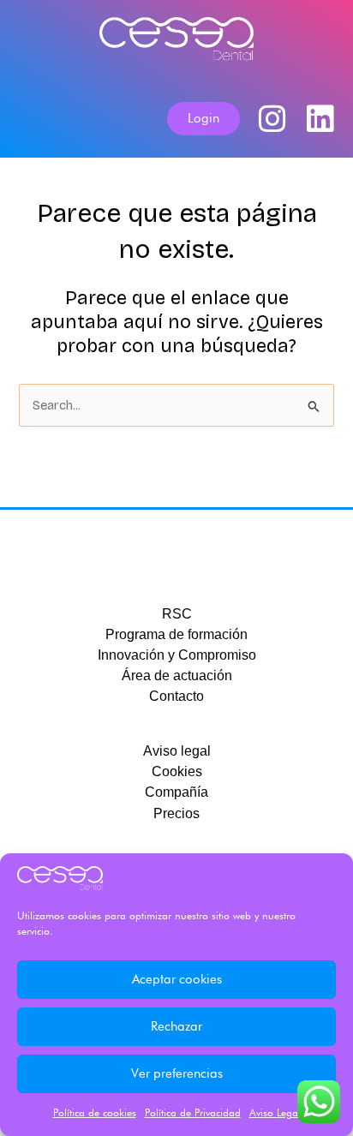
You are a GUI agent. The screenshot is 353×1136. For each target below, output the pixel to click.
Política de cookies (94, 1112)
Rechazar (176, 1026)
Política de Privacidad (193, 1112)
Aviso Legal (275, 1112)
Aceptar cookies (177, 979)
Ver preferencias (177, 1073)
